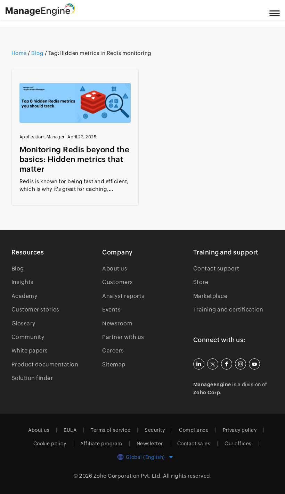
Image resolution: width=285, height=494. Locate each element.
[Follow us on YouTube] (254, 364)
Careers (113, 350)
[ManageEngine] (49, 9)
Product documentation (45, 364)
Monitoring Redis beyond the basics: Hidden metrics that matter (74, 159)
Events (111, 309)
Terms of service (110, 430)
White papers (29, 350)
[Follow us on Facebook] (226, 364)
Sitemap (113, 364)
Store (201, 282)
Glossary (23, 323)
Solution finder (32, 378)
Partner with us (123, 337)
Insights (22, 282)
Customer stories (35, 309)
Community (27, 337)
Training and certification (228, 309)
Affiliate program (101, 443)
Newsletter (150, 443)
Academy (24, 296)
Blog (37, 53)
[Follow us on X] (212, 364)
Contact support (216, 268)
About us (114, 268)
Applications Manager (42, 137)
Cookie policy (49, 443)
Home (19, 53)
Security (155, 430)
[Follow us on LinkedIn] (198, 364)
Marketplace (210, 296)
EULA (70, 430)
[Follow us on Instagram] (240, 364)
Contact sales (194, 443)
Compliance (194, 430)
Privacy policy (239, 430)
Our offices (238, 443)
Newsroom (117, 323)
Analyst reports (123, 296)
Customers (117, 282)
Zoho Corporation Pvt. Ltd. (127, 476)
